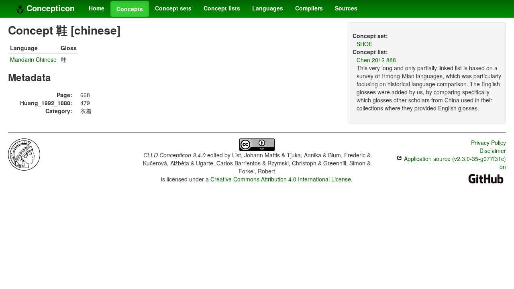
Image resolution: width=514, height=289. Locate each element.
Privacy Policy (488, 142)
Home (96, 8)
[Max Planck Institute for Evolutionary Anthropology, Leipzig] (24, 154)
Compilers (309, 8)
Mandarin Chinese (33, 59)
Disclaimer (492, 151)
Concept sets (173, 8)
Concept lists (222, 8)
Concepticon (49, 8)
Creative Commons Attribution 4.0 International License (280, 179)
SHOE (364, 44)
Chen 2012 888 (376, 60)
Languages (267, 8)
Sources (346, 8)
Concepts (129, 9)
